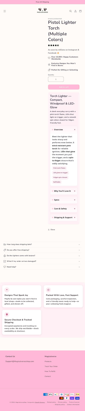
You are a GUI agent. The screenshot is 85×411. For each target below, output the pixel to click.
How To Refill (50, 371)
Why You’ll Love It (64, 190)
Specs (64, 199)
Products (48, 361)
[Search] (70, 11)
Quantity (51, 75)
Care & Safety (64, 208)
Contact (48, 376)
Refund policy (51, 402)
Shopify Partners (40, 402)
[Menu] (4, 11)
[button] (54, 45)
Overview (65, 129)
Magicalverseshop (21, 402)
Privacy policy (62, 402)
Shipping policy (60, 404)
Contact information (73, 404)
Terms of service (74, 402)
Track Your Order (51, 366)
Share (53, 230)
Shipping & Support (64, 217)
